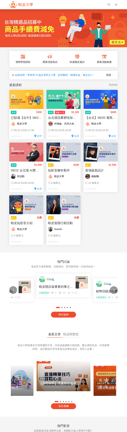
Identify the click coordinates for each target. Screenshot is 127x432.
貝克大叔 (69, 123)
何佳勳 (20, 176)
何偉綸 (58, 123)
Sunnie (58, 229)
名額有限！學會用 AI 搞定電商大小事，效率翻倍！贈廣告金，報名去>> (54, 75)
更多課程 (113, 85)
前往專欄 (63, 406)
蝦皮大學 (22, 123)
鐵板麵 (95, 176)
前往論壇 (63, 314)
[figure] (21, 4)
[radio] (12, 136)
